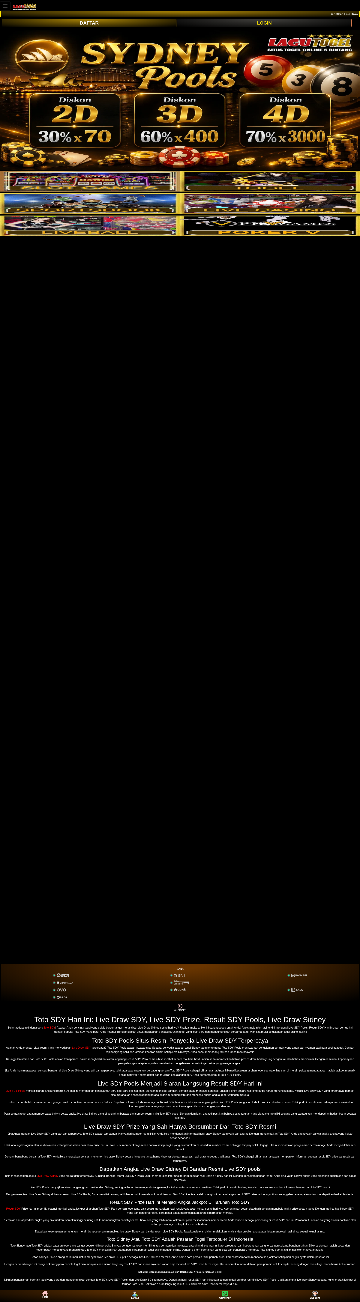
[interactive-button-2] (270, 181)
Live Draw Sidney (47, 1175)
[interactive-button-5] (90, 226)
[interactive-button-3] (90, 203)
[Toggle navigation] (5, 6)
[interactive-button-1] (90, 181)
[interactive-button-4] (270, 203)
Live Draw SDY (81, 1047)
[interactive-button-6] (270, 226)
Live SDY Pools (15, 1090)
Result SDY (13, 1208)
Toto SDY (49, 1027)
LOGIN (264, 22)
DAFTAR (89, 22)
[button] (6, 100)
